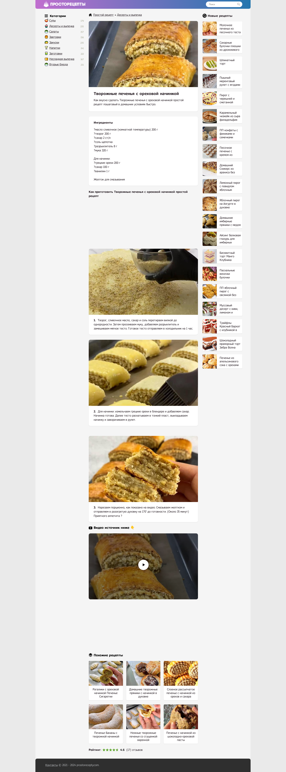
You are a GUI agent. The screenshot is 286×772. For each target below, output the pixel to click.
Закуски (54, 42)
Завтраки (55, 37)
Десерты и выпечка (61, 26)
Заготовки (55, 53)
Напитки (54, 48)
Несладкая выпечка (61, 59)
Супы (52, 20)
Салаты (54, 31)
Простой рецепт (103, 15)
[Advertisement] (143, 225)
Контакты (51, 765)
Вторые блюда (58, 64)
